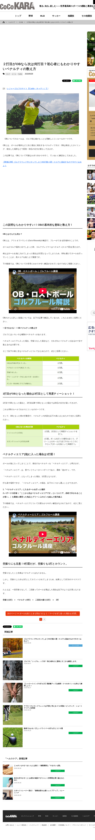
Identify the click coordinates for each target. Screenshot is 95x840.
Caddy (20, 74)
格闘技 (71, 16)
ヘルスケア (11, 22)
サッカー (56, 16)
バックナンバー (34, 825)
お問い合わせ (10, 825)
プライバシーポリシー (79, 825)
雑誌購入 (44, 825)
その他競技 (87, 16)
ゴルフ (8, 74)
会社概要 (53, 825)
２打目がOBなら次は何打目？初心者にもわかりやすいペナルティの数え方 (49, 22)
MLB (42, 16)
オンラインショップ (27, 816)
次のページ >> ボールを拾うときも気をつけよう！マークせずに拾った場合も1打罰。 (42, 613)
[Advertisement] (39, 43)
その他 (21, 22)
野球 (31, 16)
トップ (18, 16)
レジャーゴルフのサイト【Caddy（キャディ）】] (27, 89)
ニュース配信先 (21, 825)
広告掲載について (64, 825)
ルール (14, 74)
